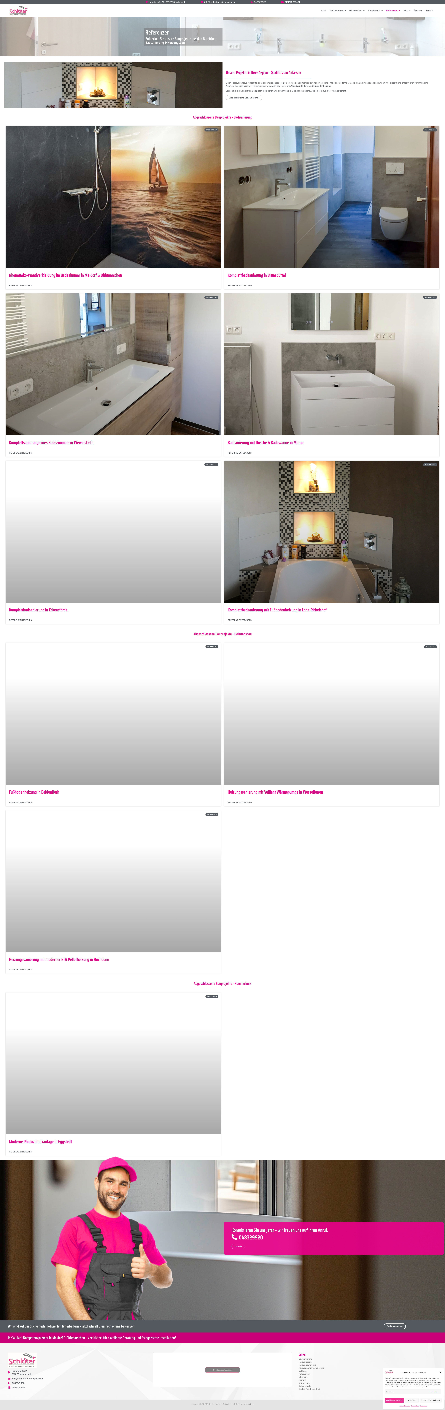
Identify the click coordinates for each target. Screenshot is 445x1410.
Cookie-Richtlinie (405, 1406)
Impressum (423, 1406)
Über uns (417, 10)
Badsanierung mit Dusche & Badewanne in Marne (266, 442)
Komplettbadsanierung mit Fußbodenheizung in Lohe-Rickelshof (277, 609)
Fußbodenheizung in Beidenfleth (34, 792)
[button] (440, 1372)
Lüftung (303, 1370)
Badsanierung (336, 10)
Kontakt (429, 10)
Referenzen (391, 10)
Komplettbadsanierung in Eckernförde (38, 609)
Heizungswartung (307, 1364)
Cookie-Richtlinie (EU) (309, 1389)
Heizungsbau (355, 10)
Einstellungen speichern (430, 1400)
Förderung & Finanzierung (311, 1367)
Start (323, 10)
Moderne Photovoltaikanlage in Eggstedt (40, 1141)
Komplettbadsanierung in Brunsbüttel (257, 275)
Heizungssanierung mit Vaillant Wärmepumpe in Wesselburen (275, 792)
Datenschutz (415, 1406)
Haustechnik (374, 10)
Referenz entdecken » (21, 285)
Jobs (405, 10)
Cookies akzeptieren (394, 1400)
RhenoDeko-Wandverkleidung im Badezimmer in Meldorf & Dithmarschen (65, 275)
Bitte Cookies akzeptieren (222, 1370)
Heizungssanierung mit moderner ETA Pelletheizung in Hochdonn (59, 959)
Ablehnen (412, 1400)
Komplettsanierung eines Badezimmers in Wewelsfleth (51, 442)
